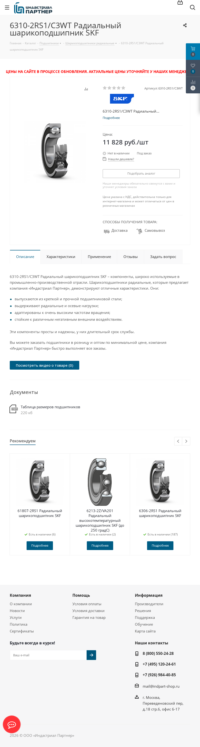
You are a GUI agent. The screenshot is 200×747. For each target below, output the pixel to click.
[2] (109, 88)
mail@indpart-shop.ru (161, 686)
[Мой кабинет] (180, 2)
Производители (149, 603)
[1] (105, 88)
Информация (148, 595)
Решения (143, 610)
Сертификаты (22, 631)
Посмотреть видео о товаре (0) (44, 365)
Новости (17, 610)
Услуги (16, 617)
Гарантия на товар (89, 617)
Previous (178, 441)
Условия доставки (88, 610)
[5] (123, 88)
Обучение (144, 624)
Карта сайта (145, 631)
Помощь (81, 595)
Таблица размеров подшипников (50, 406)
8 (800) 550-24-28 (158, 653)
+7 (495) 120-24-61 (159, 664)
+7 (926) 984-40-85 (159, 674)
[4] (119, 88)
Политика (18, 624)
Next (186, 441)
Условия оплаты (86, 603)
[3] (114, 88)
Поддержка (145, 617)
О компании (21, 603)
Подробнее (39, 545)
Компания (20, 595)
